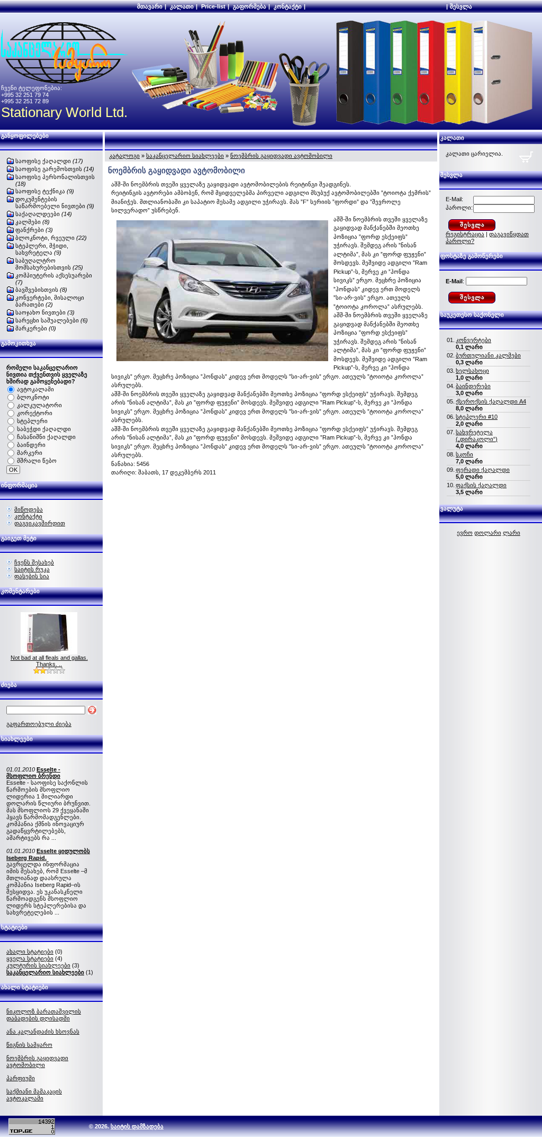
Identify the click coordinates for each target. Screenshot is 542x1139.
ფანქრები (34, 230)
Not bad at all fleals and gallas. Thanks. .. (49, 660)
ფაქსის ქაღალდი (481, 485)
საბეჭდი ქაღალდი (44, 429)
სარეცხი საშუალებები (51, 320)
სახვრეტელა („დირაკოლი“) (477, 435)
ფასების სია (31, 576)
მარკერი (29, 453)
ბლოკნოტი (33, 397)
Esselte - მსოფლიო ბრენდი (33, 772)
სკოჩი (464, 454)
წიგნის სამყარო (29, 1045)
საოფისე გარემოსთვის (54, 169)
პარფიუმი (20, 1078)
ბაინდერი (31, 445)
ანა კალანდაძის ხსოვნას (42, 1031)
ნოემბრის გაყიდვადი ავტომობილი (37, 1061)
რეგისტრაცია (465, 234)
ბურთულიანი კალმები (488, 355)
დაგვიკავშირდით (39, 523)
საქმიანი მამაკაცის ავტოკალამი (34, 1094)
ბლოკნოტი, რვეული (51, 238)
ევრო (465, 533)
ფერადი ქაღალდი (483, 470)
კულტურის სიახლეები (38, 965)
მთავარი (149, 6)
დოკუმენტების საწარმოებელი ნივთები (54, 202)
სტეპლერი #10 (477, 417)
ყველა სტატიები (29, 958)
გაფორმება (249, 6)
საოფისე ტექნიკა (44, 191)
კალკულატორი (39, 405)
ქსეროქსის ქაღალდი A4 (491, 401)
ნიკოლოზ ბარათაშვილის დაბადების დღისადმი (43, 1014)
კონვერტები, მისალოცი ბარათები (49, 301)
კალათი (182, 6)
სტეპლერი (32, 421)
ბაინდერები (473, 386)
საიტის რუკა (32, 569)
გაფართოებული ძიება (38, 724)
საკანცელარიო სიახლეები (185, 156)
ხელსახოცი (472, 370)
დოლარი (487, 533)
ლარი (511, 533)
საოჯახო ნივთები (45, 312)
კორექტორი (34, 413)
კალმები (32, 222)
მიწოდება (28, 509)
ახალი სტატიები (29, 951)
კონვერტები (473, 340)
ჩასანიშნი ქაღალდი (46, 437)
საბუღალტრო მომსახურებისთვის (49, 264)
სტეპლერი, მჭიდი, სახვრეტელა (41, 249)
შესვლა (461, 6)
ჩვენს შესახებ (34, 562)
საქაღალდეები (43, 214)
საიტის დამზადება (137, 1126)
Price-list (213, 6)
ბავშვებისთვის (41, 289)
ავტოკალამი (35, 389)
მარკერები (35, 328)
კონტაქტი (288, 6)
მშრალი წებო (37, 461)
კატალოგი (124, 156)
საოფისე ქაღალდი (49, 161)
